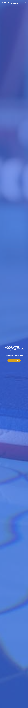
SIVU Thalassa (10, 3)
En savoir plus (14, 360)
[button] (1, 354)
